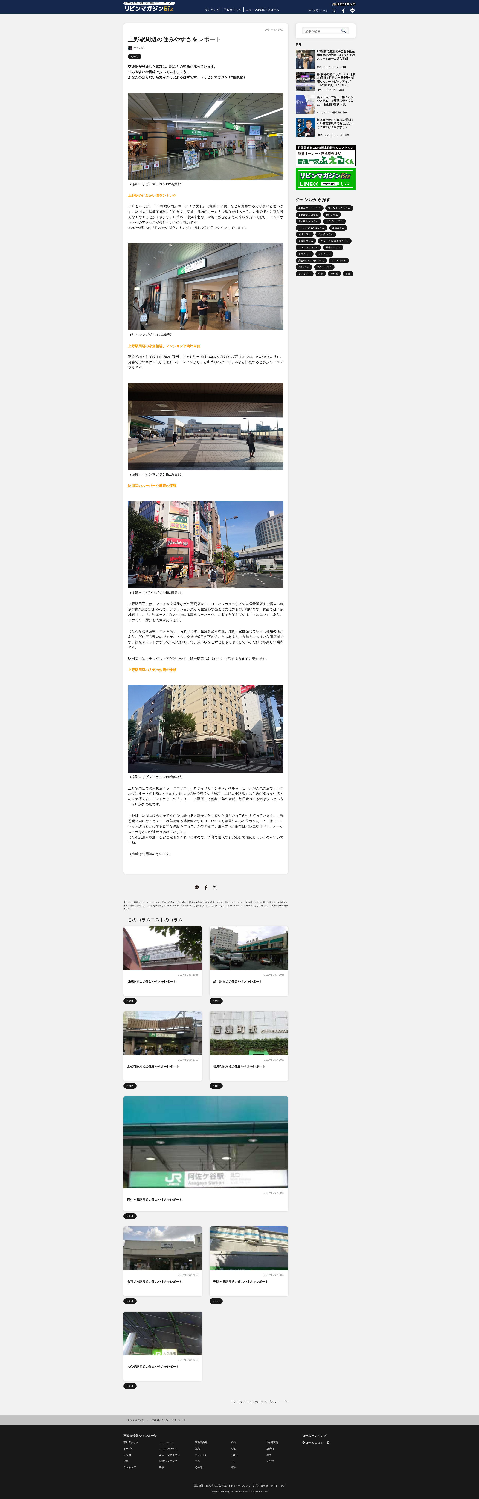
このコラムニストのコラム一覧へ (253, 1401)
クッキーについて (241, 1485)
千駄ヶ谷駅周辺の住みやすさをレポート (240, 1281)
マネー (198, 1461)
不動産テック (233, 9)
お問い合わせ (320, 10)
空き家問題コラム (308, 221)
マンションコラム (308, 247)
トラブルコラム (334, 221)
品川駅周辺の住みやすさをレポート (237, 981)
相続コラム (332, 214)
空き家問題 (272, 1442)
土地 (268, 1454)
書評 (348, 273)
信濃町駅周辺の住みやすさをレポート (239, 1066)
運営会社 (199, 1485)
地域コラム (304, 234)
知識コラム (338, 228)
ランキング (212, 9)
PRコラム (303, 267)
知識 (197, 1448)
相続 (233, 1442)
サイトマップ (278, 1485)
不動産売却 (201, 1442)
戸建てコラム (333, 247)
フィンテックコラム (339, 208)
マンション (201, 1454)
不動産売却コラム (308, 214)
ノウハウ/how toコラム (311, 228)
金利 (125, 1461)
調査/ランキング (168, 1461)
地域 (233, 1448)
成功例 (270, 1448)
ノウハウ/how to (168, 1448)
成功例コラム (325, 234)
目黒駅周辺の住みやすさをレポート (151, 981)
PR (232, 1461)
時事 (320, 273)
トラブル (128, 1448)
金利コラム (324, 254)
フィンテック (166, 1442)
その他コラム (324, 267)
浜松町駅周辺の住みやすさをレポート (153, 1066)
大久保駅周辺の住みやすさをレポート (153, 1366)
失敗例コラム (305, 241)
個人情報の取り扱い (217, 1485)
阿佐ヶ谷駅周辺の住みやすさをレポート (154, 1199)
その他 (134, 56)
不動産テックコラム (309, 208)
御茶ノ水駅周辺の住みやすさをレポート (154, 1281)
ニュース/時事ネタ (169, 1454)
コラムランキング (314, 1435)
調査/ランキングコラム (311, 260)
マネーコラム (338, 260)
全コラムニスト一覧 (316, 1442)
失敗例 (127, 1454)
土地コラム (304, 254)
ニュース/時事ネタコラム (262, 9)
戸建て (234, 1454)
